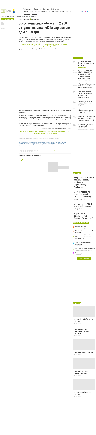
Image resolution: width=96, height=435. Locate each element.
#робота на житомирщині (46, 145)
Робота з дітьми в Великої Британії (81, 372)
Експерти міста (27, 14)
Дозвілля (55, 9)
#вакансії (58, 142)
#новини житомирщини (40, 143)
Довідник (37, 9)
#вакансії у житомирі (34, 145)
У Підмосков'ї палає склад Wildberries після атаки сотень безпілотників (86, 85)
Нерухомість (44, 11)
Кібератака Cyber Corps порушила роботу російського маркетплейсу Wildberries (84, 182)
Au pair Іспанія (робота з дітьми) (83, 320)
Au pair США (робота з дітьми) (82, 393)
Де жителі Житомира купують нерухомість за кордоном (86, 63)
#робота (53, 142)
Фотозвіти (26, 11)
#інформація (22, 143)
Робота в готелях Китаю (83, 352)
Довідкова (68, 11)
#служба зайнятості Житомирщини (55, 143)
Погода (57, 11)
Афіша (46, 9)
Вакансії (31, 11)
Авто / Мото (51, 11)
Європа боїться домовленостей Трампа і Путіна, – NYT (86, 110)
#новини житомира (30, 143)
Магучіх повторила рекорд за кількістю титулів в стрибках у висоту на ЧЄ (86, 118)
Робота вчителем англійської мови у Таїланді (81, 331)
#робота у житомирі (23, 145)
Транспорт (62, 11)
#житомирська (41, 142)
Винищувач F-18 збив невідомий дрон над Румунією (85, 103)
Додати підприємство (84, 258)
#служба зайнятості (23, 142)
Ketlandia (3, 27)
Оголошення (34, 14)
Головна (2, 16)
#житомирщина (33, 142)
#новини (64, 142)
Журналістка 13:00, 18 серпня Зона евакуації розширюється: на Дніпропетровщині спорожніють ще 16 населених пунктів (85, 75)
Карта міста (37, 11)
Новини (28, 9)
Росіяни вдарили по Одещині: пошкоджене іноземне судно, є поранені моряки (85, 94)
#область (48, 142)
